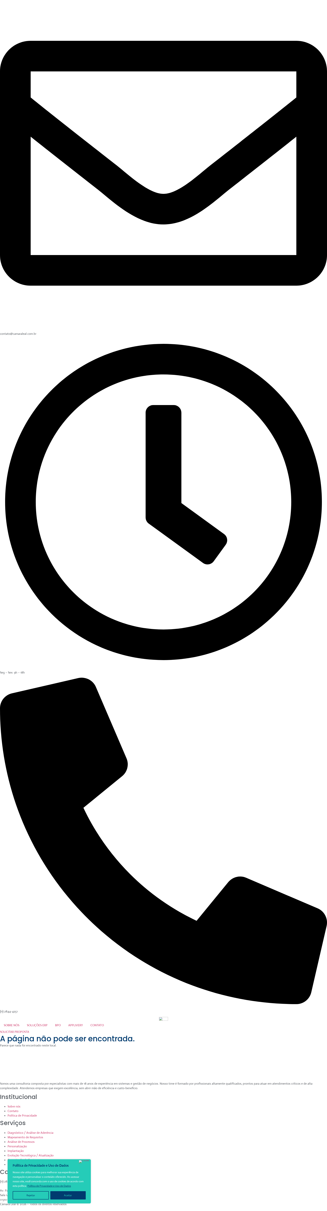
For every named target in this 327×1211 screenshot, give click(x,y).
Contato (13, 1111)
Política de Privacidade (22, 1115)
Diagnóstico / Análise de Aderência (30, 1133)
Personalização (17, 1146)
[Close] (84, 1161)
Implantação (16, 1151)
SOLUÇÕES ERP (37, 1025)
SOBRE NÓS (11, 1025)
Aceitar (68, 1195)
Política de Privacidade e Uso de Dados (49, 1186)
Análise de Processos (21, 1142)
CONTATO (97, 1025)
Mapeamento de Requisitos (25, 1137)
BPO (58, 1025)
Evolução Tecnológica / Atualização (31, 1155)
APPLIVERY (75, 1025)
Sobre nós (14, 1106)
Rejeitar (30, 1195)
